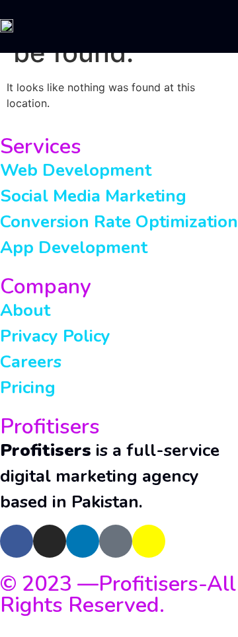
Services (40, 146)
